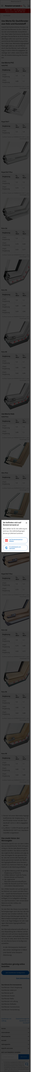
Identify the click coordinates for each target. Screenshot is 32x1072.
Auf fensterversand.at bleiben (15, 540)
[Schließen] (26, 522)
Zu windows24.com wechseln (15, 547)
